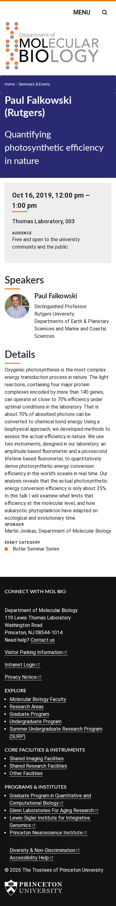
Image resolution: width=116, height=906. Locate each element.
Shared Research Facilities (38, 766)
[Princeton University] (33, 887)
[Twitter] (18, 602)
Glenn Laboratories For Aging (52, 810)
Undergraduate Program (36, 721)
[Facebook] (8, 602)
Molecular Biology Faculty (38, 699)
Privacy (21, 677)
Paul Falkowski (55, 296)
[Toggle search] (104, 12)
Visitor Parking (33, 652)
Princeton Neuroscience (46, 833)
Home (10, 84)
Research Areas (27, 707)
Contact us (43, 640)
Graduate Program (29, 714)
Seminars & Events (34, 84)
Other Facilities (26, 773)
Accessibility (29, 858)
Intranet (20, 665)
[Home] (52, 48)
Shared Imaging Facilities (37, 758)
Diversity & (42, 850)
